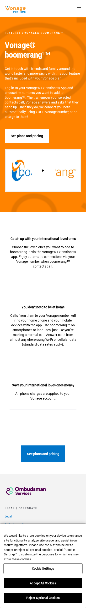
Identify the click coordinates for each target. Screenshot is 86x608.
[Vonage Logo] (17, 11)
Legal (8, 516)
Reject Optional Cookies (43, 598)
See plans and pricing (27, 136)
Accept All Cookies (43, 583)
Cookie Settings (43, 568)
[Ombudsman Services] (26, 496)
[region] (43, 565)
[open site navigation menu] (79, 9)
